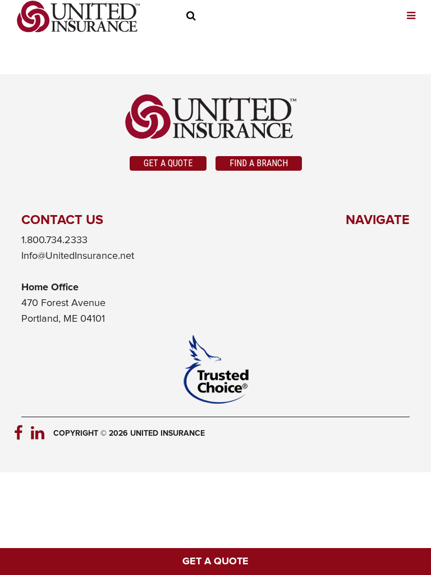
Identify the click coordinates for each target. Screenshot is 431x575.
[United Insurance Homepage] (78, 17)
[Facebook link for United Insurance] (22, 433)
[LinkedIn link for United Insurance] (39, 433)
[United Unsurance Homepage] (215, 116)
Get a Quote (168, 163)
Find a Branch (259, 163)
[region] (213, 17)
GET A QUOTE (215, 561)
